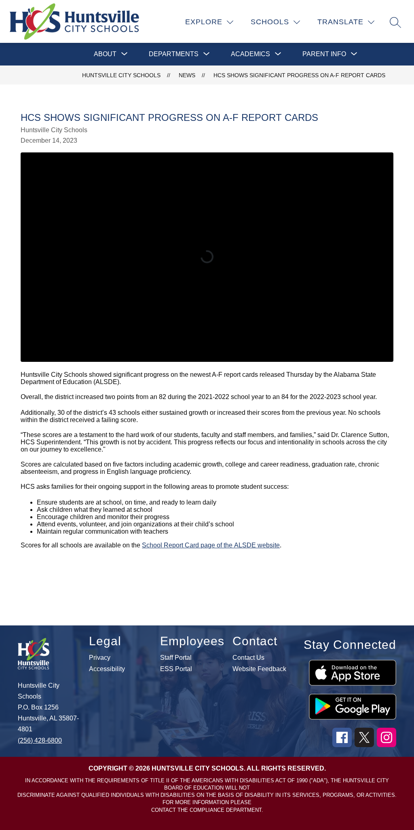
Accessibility (107, 669)
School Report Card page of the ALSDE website (211, 545)
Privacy (99, 657)
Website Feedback (259, 669)
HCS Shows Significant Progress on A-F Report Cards (299, 75)
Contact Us (248, 657)
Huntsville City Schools (121, 75)
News (187, 75)
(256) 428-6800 (40, 740)
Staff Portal (176, 657)
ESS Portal (176, 669)
